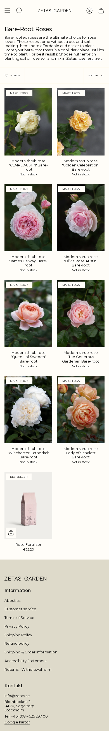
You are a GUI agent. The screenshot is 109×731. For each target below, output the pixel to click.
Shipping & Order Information (30, 652)
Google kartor (17, 722)
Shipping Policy (18, 635)
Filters (15, 75)
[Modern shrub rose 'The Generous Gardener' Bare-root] (81, 313)
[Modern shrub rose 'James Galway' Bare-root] (28, 217)
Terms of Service (19, 618)
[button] (19, 10)
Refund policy (16, 643)
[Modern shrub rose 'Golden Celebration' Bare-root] (81, 121)
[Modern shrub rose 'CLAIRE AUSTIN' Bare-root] (28, 121)
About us (12, 600)
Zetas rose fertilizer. (84, 58)
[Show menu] (7, 10)
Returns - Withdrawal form (27, 669)
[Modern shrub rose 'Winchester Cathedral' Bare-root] (28, 409)
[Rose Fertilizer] (28, 505)
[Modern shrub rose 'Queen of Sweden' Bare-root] (28, 313)
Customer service (20, 609)
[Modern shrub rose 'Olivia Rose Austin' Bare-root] (81, 217)
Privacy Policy (16, 626)
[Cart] (101, 10)
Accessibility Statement (25, 661)
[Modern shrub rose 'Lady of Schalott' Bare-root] (81, 409)
